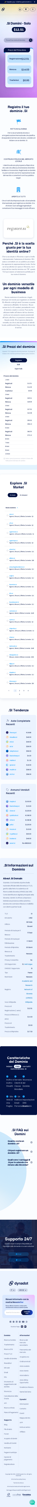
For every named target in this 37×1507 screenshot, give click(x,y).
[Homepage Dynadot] (3, 9)
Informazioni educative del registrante (18, 1486)
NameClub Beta (25, 1392)
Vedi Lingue (28, 964)
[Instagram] (13, 1322)
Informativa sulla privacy (18, 1479)
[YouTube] (23, 1322)
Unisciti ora (27, 1312)
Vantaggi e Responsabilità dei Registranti (18, 1490)
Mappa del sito (25, 1418)
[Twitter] (20, 1322)
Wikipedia (28, 1002)
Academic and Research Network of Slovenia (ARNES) (27, 989)
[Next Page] (19, 694)
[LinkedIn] (16, 1322)
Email (19, 1254)
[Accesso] (20, 9)
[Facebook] (10, 1322)
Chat (19, 1260)
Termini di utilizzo (18, 1483)
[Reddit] (26, 1322)
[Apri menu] (32, 9)
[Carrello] (26, 9)
